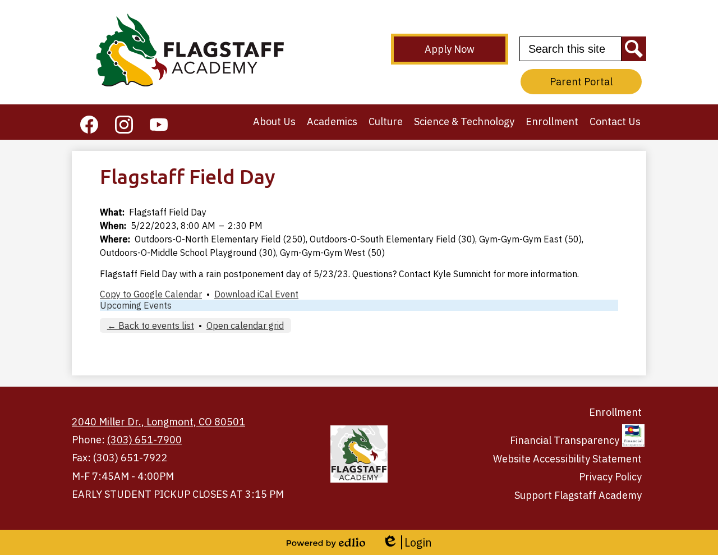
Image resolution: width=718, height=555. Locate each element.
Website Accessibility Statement (567, 458)
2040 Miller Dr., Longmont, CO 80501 (158, 421)
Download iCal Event (256, 294)
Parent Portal (581, 81)
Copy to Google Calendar (151, 294)
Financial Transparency (564, 440)
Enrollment (615, 412)
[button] (274, 122)
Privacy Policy (610, 476)
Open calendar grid (245, 325)
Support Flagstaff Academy (578, 495)
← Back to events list (150, 325)
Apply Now (450, 49)
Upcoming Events (136, 305)
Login (407, 542)
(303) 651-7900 (144, 439)
